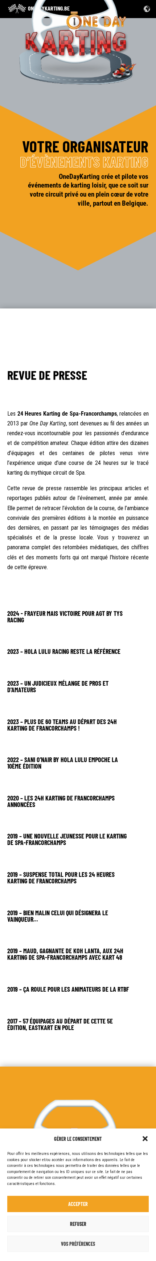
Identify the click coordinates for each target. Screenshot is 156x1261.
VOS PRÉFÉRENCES (78, 1244)
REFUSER (78, 1224)
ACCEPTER (78, 1204)
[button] (145, 1138)
